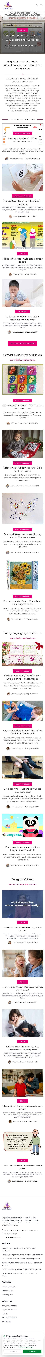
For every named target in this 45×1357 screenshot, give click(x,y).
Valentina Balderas (8, 1287)
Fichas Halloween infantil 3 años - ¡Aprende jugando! (21, 1259)
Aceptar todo (32, 1351)
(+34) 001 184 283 (11, 1234)
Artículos (6, 1243)
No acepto (13, 1351)
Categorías (7, 1301)
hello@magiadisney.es (12, 1237)
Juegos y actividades (22, 671)
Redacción (6, 1282)
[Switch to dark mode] (37, 5)
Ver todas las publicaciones (22, 360)
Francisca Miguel (8, 1291)
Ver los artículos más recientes (22, 343)
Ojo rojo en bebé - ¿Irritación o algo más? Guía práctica (21, 1269)
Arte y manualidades (22, 400)
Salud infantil (22, 312)
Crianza (22, 30)
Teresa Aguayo (7, 1295)
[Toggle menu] (41, 5)
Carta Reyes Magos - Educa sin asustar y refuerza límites (22, 1255)
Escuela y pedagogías (22, 133)
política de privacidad (26, 1347)
